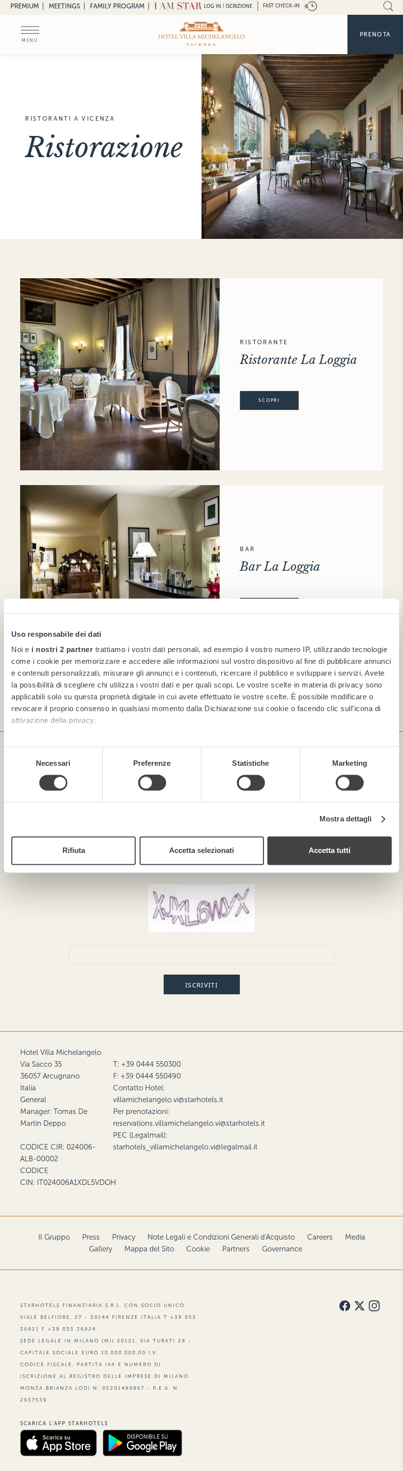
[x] (359, 1306)
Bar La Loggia (280, 566)
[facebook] (345, 1306)
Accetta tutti (329, 850)
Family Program (117, 6)
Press (91, 1237)
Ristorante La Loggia (298, 360)
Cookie (198, 1249)
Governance (282, 1249)
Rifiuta (73, 850)
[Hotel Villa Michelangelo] (201, 33)
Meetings (64, 6)
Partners (236, 1249)
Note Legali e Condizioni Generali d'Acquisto (221, 1237)
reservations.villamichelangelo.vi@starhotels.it (189, 1123)
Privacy (123, 1237)
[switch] (152, 783)
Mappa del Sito (149, 1249)
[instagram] (374, 1306)
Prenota (375, 34)
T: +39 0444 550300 (147, 1064)
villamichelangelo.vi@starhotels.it (168, 1100)
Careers (320, 1237)
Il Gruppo (54, 1237)
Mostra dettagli (345, 819)
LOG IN (212, 6)
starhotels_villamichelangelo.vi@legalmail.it (185, 1147)
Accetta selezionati (201, 850)
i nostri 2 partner (62, 649)
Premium (24, 6)
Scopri (269, 400)
